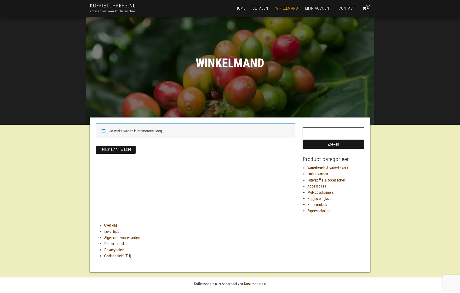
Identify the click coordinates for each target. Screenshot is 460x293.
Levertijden (112, 231)
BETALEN (260, 8)
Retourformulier (116, 243)
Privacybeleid (114, 250)
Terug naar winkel (116, 149)
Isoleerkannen (317, 174)
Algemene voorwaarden (122, 237)
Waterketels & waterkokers (327, 168)
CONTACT (347, 8)
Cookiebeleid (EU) (117, 256)
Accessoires (316, 186)
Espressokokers (319, 211)
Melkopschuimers (320, 192)
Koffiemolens (317, 204)
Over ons (110, 225)
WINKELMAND (286, 8)
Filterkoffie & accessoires (326, 180)
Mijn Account (318, 8)
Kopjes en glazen (320, 198)
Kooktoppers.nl (255, 284)
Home (241, 8)
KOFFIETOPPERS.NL (113, 6)
